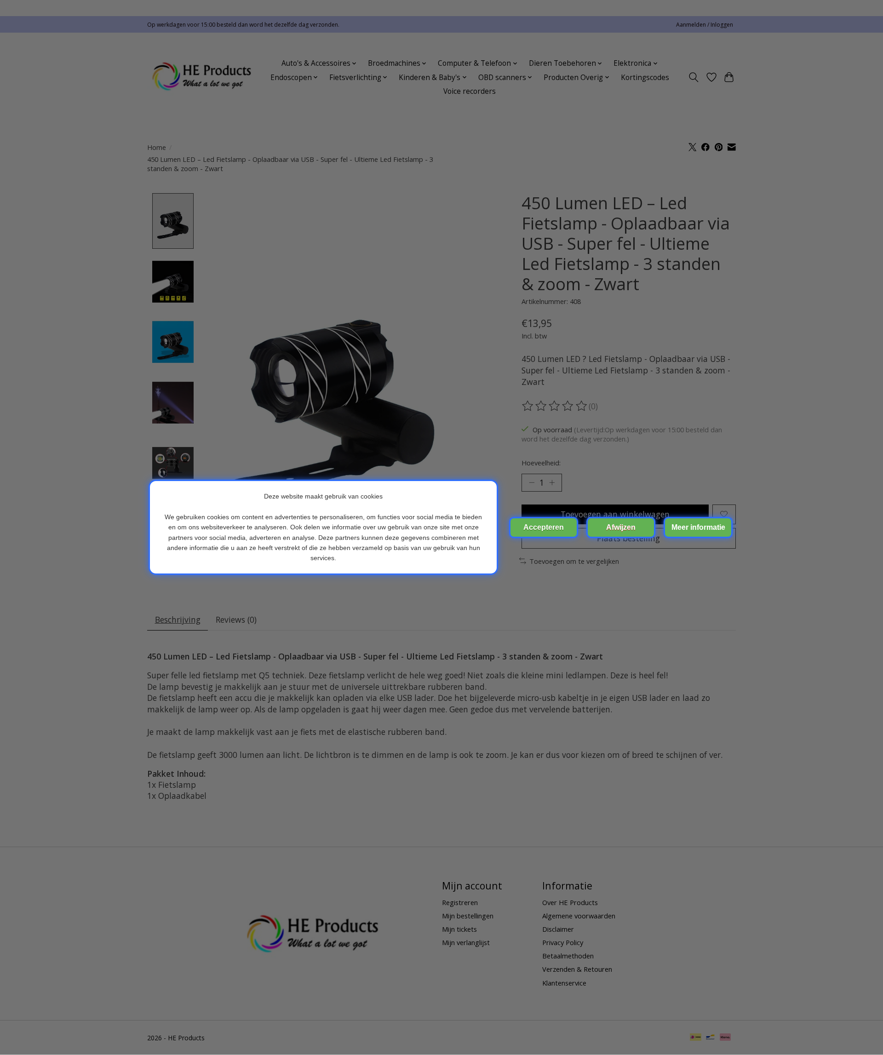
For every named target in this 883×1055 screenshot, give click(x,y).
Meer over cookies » (698, 527)
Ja (543, 527)
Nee (620, 527)
